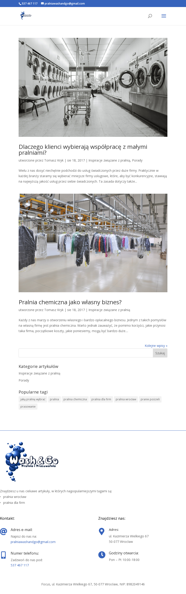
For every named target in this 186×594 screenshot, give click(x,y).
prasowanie (28, 406)
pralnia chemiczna (75, 399)
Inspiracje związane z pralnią (109, 160)
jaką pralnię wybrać (32, 399)
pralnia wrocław (126, 399)
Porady (137, 160)
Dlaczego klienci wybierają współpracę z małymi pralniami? (83, 149)
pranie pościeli (150, 399)
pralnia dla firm (101, 399)
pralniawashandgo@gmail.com (33, 542)
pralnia (54, 399)
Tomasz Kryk (54, 160)
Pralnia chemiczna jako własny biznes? (70, 302)
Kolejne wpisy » (156, 345)
